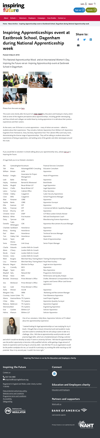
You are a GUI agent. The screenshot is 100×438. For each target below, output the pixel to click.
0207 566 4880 (10, 377)
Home (5, 24)
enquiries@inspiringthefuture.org (16, 379)
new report (38, 114)
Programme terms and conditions (14, 396)
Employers (32, 18)
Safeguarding (7, 401)
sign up (66, 152)
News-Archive (13, 24)
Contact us (62, 18)
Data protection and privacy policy (15, 391)
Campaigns (41, 18)
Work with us (56, 404)
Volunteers (22, 18)
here (23, 108)
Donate (90, 10)
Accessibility (7, 399)
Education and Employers (61, 390)
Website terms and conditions (13, 394)
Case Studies (51, 18)
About (6, 18)
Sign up (78, 10)
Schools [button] (13, 18)
